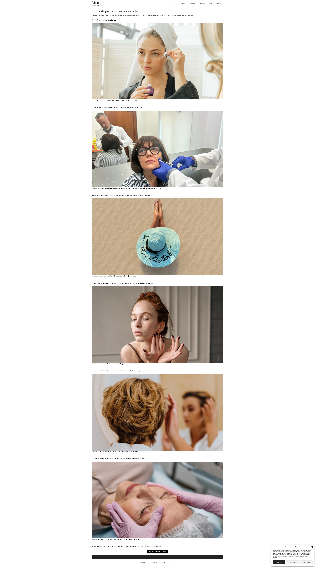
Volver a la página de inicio (157, 551)
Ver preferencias (306, 562)
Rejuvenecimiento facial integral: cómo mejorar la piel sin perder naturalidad (119, 539)
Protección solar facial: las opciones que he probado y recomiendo (115, 364)
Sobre (210, 3)
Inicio (176, 3)
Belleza (183, 3)
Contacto (218, 3)
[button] (312, 547)
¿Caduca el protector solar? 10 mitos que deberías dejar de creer (114, 276)
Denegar (292, 562)
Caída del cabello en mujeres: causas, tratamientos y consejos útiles (115, 452)
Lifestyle (192, 3)
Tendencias (202, 3)
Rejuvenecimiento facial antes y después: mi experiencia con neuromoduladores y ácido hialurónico (126, 188)
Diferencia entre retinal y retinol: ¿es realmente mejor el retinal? (114, 100)
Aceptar (279, 562)
